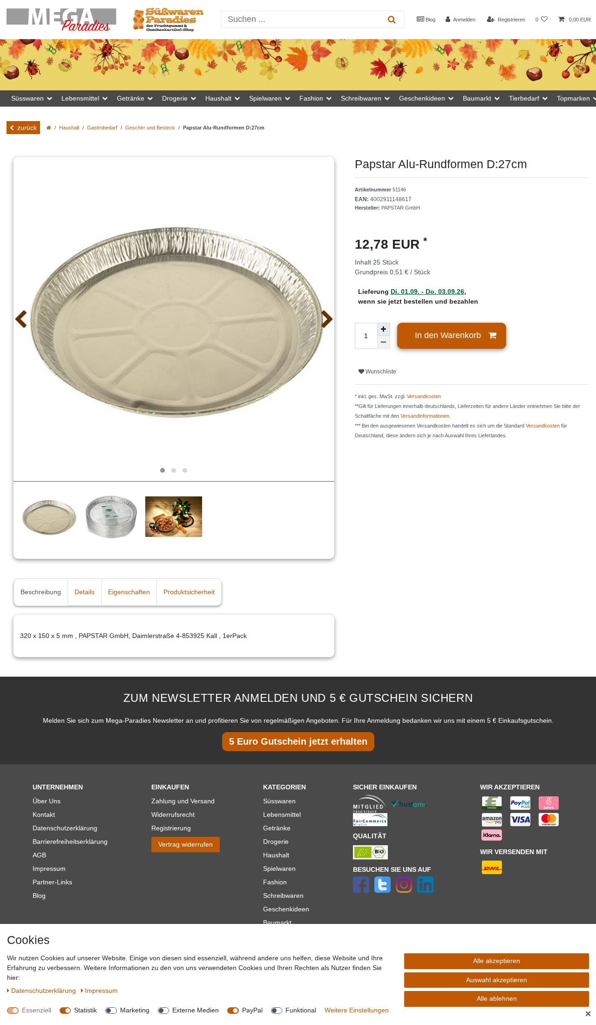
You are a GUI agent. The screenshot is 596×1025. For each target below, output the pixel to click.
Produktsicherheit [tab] (189, 592)
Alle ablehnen (497, 998)
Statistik (85, 1010)
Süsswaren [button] (27, 98)
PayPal (252, 1010)
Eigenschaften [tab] (129, 592)
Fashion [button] (311, 98)
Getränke (277, 828)
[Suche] (392, 19)
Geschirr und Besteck (150, 127)
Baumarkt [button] (477, 98)
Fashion (275, 882)
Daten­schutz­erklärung (44, 990)
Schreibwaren (283, 895)
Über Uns (47, 801)
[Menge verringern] (383, 342)
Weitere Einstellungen (357, 1010)
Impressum (49, 868)
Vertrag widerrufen (185, 844)
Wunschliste (380, 371)
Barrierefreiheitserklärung (70, 841)
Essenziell (36, 1010)
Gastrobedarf (102, 127)
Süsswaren (279, 801)
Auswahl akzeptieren (496, 980)
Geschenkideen (286, 909)
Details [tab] (84, 592)
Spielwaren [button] (265, 98)
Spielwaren (279, 868)
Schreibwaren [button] (361, 98)
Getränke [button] (130, 98)
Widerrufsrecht (173, 814)
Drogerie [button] (175, 98)
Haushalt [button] (218, 98)
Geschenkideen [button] (422, 98)
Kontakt (44, 814)
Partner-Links (52, 882)
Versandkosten (424, 396)
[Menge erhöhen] (383, 329)
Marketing (134, 1010)
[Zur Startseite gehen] (49, 127)
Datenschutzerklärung (65, 828)
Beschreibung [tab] (40, 592)
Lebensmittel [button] (80, 98)
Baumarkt (277, 922)
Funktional (300, 1010)
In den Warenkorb (448, 335)
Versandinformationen (424, 416)
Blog (429, 19)
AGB (39, 855)
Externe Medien (195, 1010)
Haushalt (69, 127)
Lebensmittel (282, 814)
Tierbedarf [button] (524, 98)
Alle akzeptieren (496, 960)
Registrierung (171, 828)
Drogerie (276, 841)
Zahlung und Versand (183, 801)
